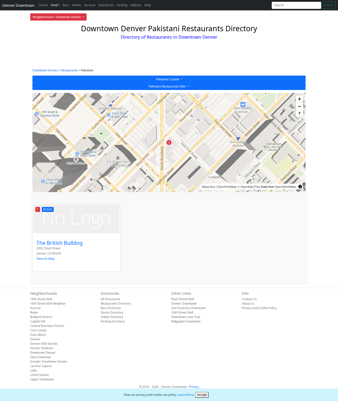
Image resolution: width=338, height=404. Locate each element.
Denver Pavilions (41, 348)
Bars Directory (111, 308)
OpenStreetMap (285, 186)
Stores (43, 5)
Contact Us (249, 299)
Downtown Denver (45, 70)
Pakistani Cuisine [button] (168, 79)
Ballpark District (41, 317)
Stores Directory (112, 312)
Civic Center (38, 330)
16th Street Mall (41, 299)
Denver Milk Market (43, 344)
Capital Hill (37, 321)
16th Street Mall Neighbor (48, 303)
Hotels (76, 5)
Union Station (39, 375)
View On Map (45, 259)
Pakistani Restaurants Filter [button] (168, 86)
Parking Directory (113, 321)
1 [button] (169, 142)
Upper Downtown (42, 379)
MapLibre (208, 186)
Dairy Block (38, 335)
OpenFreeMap (227, 186)
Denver (35, 339)
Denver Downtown (18, 5)
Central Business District (47, 326)
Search (328, 5)
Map (148, 5)
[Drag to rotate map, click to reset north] (299, 113)
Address (136, 5)
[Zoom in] (299, 99)
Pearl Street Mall (182, 299)
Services (90, 5)
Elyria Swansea (40, 357)
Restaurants (69, 70)
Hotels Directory (112, 317)
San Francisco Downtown (188, 308)
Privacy (194, 387)
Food (54, 5)
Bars (66, 5)
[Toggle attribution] (300, 187)
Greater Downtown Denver (48, 361)
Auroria (35, 308)
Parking (122, 5)
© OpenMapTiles (249, 186)
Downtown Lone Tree (185, 317)
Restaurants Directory (116, 303)
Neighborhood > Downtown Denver (57, 17)
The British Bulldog (59, 242)
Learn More (186, 395)
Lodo (33, 370)
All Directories (110, 299)
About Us (248, 303)
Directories (106, 5)
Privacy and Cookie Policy (259, 308)
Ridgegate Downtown (185, 321)
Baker (34, 312)
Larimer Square (41, 366)
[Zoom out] (299, 106)
